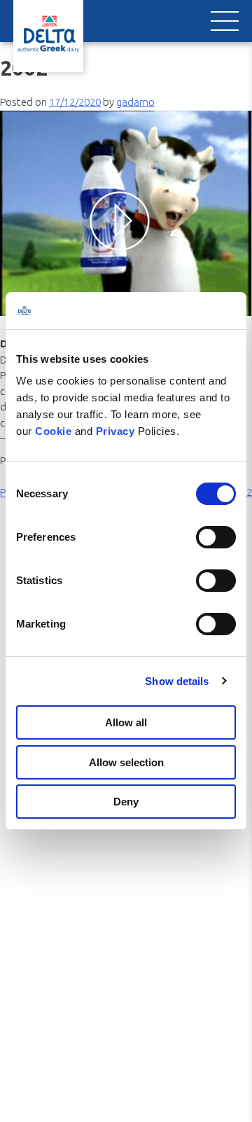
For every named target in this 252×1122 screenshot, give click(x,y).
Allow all (126, 722)
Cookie (55, 431)
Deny (126, 802)
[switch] (216, 537)
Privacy (117, 431)
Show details (177, 681)
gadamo (135, 102)
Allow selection (126, 762)
